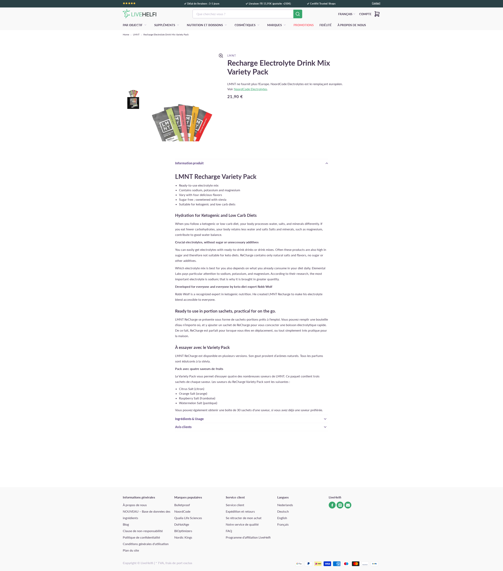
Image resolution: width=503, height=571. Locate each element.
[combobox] (247, 14)
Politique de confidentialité (141, 537)
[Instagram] (340, 505)
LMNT (136, 34)
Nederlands (285, 505)
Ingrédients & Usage (189, 419)
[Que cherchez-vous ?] (297, 14)
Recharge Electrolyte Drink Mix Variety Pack (166, 34)
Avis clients (183, 427)
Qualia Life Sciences (188, 518)
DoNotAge (181, 524)
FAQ (229, 531)
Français (283, 524)
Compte (365, 14)
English (282, 518)
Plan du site (131, 550)
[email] (347, 505)
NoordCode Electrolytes (250, 89)
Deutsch (283, 511)
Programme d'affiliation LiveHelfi (248, 537)
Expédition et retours (240, 511)
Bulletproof (182, 505)
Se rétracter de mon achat (244, 518)
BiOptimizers (183, 531)
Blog (126, 524)
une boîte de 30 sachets (235, 410)
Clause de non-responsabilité (143, 531)
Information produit (189, 163)
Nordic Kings (183, 537)
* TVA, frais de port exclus (174, 563)
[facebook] (332, 505)
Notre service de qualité (242, 524)
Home (126, 34)
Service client (235, 505)
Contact (376, 3)
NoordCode (182, 511)
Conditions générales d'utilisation (146, 544)
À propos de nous (135, 505)
